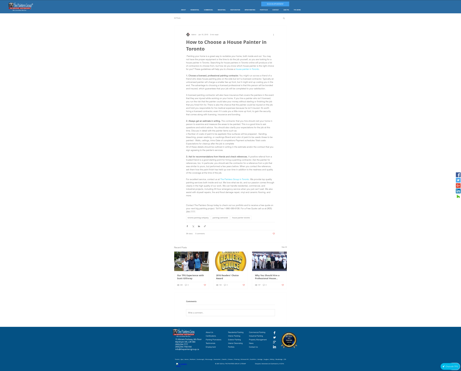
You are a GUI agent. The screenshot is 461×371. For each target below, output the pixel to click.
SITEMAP (243, 364)
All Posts (177, 18)
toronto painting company (198, 218)
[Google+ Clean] (274, 342)
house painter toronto (241, 218)
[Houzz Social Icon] (458, 196)
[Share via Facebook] (187, 226)
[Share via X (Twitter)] (193, 226)
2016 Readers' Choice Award (227, 277)
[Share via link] (205, 226)
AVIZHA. (281, 364)
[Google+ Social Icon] (458, 185)
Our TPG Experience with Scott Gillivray (190, 277)
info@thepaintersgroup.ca (187, 349)
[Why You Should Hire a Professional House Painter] (269, 261)
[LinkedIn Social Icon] (458, 191)
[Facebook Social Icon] (458, 174)
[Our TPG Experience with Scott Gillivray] (191, 261)
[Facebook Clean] (274, 332)
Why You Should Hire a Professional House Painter (267, 277)
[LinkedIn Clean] (274, 346)
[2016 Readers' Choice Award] (230, 261)
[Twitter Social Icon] (458, 180)
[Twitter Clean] (274, 337)
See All (284, 247)
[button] (284, 18)
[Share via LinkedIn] (199, 226)
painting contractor (220, 218)
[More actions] (273, 34)
